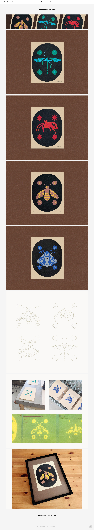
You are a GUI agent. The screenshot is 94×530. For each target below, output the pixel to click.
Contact (9, 1)
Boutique (14, 1)
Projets (4, 1)
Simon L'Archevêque (47, 2)
